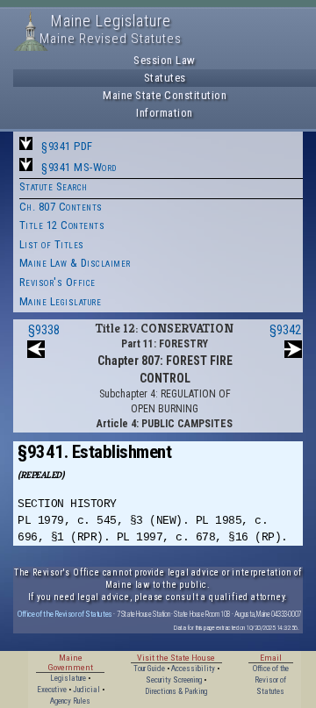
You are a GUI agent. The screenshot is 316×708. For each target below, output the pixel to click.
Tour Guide (149, 668)
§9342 (285, 330)
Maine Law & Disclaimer (75, 262)
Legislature (68, 678)
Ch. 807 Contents (61, 206)
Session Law (164, 60)
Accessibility (193, 668)
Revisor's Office (57, 282)
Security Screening (174, 680)
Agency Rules (70, 701)
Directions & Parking (176, 691)
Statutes (165, 77)
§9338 (44, 330)
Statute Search (53, 186)
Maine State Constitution (164, 95)
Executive (52, 689)
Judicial (86, 689)
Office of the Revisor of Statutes (65, 614)
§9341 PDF (67, 146)
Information (164, 112)
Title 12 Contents (62, 225)
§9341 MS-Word (79, 167)
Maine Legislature (60, 301)
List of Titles (51, 244)
